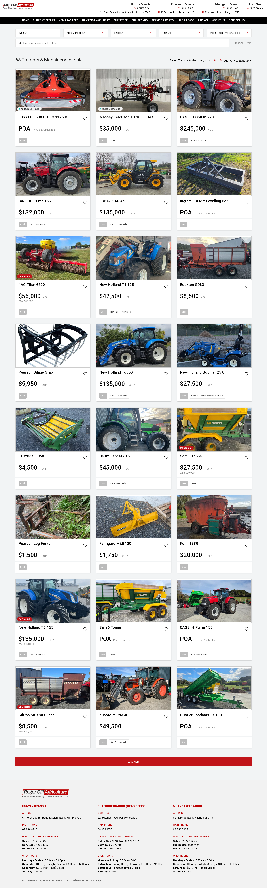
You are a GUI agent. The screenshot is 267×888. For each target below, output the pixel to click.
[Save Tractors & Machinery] (85, 119)
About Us (218, 20)
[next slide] (88, 90)
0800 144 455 (257, 8)
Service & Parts (162, 20)
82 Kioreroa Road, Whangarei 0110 (222, 12)
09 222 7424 (191, 844)
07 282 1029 (38, 848)
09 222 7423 (232, 8)
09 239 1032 (131, 841)
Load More (133, 761)
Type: (22, 32)
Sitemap (71, 880)
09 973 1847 (116, 844)
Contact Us (237, 20)
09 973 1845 (113, 848)
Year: (164, 32)
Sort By (218, 60)
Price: (117, 32)
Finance (203, 20)
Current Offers (44, 20)
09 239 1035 (187, 8)
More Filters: (217, 32)
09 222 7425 (189, 848)
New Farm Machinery (96, 20)
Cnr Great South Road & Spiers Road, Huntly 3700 (124, 12)
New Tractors (68, 20)
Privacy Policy (58, 880)
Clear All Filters (242, 43)
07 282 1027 (41, 844)
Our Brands (139, 20)
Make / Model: (75, 32)
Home (25, 20)
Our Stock (120, 20)
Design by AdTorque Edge (88, 880)
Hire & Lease (186, 20)
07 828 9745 (143, 8)
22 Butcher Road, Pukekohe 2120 (177, 12)
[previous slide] (18, 90)
